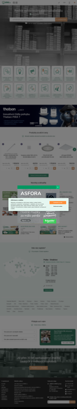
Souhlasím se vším (57, 202)
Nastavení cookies (57, 206)
